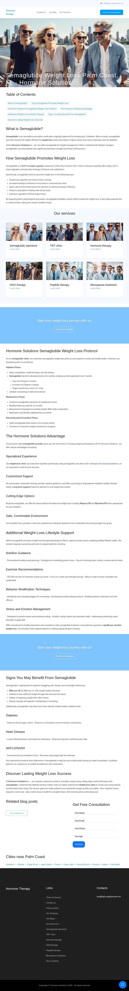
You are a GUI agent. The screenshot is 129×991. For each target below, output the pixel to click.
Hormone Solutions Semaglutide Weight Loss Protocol (32, 109)
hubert (105, 864)
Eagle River (32, 864)
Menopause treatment (103, 284)
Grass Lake (68, 864)
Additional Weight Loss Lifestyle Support (26, 114)
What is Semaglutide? (17, 103)
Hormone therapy (100, 245)
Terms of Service (53, 897)
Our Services (65, 12)
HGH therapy (18, 284)
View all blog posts (17, 813)
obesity (105, 464)
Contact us (41, 12)
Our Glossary (52, 913)
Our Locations (52, 961)
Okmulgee (115, 864)
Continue (79, 844)
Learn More (15, 249)
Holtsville (10, 864)
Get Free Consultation (111, 12)
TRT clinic (56, 245)
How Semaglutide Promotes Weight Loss (50, 103)
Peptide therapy (59, 284)
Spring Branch (83, 864)
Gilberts (20, 864)
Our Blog (52, 12)
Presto (57, 864)
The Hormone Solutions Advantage (76, 109)
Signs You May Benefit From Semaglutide (67, 114)
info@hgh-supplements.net (113, 3)
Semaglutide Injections (23, 245)
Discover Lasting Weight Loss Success (25, 120)
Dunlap (95, 864)
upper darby (46, 864)
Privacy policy (52, 908)
